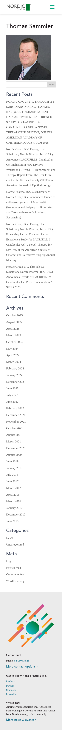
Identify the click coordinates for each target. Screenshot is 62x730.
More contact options (21, 666)
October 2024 (14, 342)
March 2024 (13, 361)
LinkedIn (11, 694)
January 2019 (14, 468)
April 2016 (12, 494)
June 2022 (12, 401)
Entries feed (13, 567)
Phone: (10, 660)
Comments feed (15, 574)
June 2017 (12, 481)
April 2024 (12, 355)
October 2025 (14, 315)
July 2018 (12, 474)
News (9, 537)
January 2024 (14, 375)
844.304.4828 (21, 660)
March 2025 (13, 335)
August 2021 (14, 434)
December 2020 (15, 448)
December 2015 (15, 514)
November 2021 (16, 421)
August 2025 (14, 322)
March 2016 (13, 501)
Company (11, 690)
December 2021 (15, 415)
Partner (10, 685)
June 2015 (12, 521)
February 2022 (15, 408)
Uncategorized (15, 544)
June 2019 (12, 461)
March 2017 (13, 488)
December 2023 (15, 381)
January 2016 (14, 507)
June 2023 (12, 388)
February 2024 (15, 368)
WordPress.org (15, 581)
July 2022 (12, 395)
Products (10, 681)
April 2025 (12, 328)
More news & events (20, 720)
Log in (10, 561)
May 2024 (12, 348)
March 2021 (13, 441)
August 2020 (14, 454)
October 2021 (14, 428)
